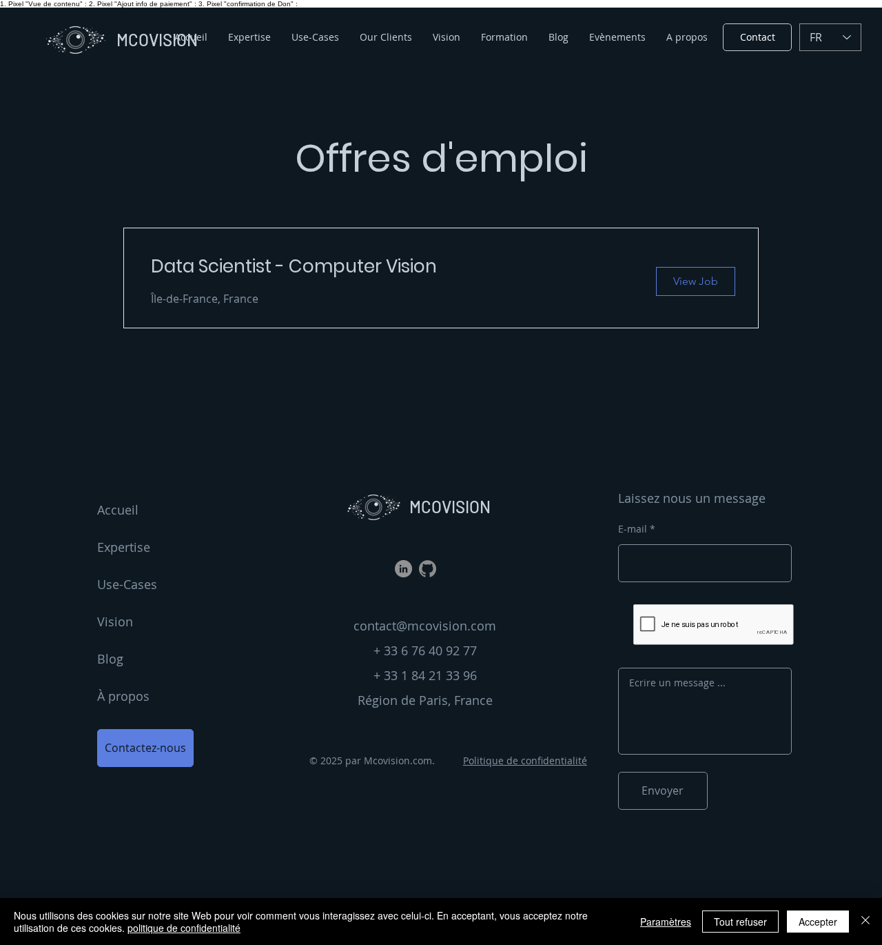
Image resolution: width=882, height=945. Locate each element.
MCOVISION (450, 507)
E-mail (632, 529)
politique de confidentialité (183, 928)
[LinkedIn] (403, 568)
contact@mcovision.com (424, 625)
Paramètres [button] (665, 921)
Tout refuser (740, 921)
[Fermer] (865, 921)
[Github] (427, 568)
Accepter (818, 921)
